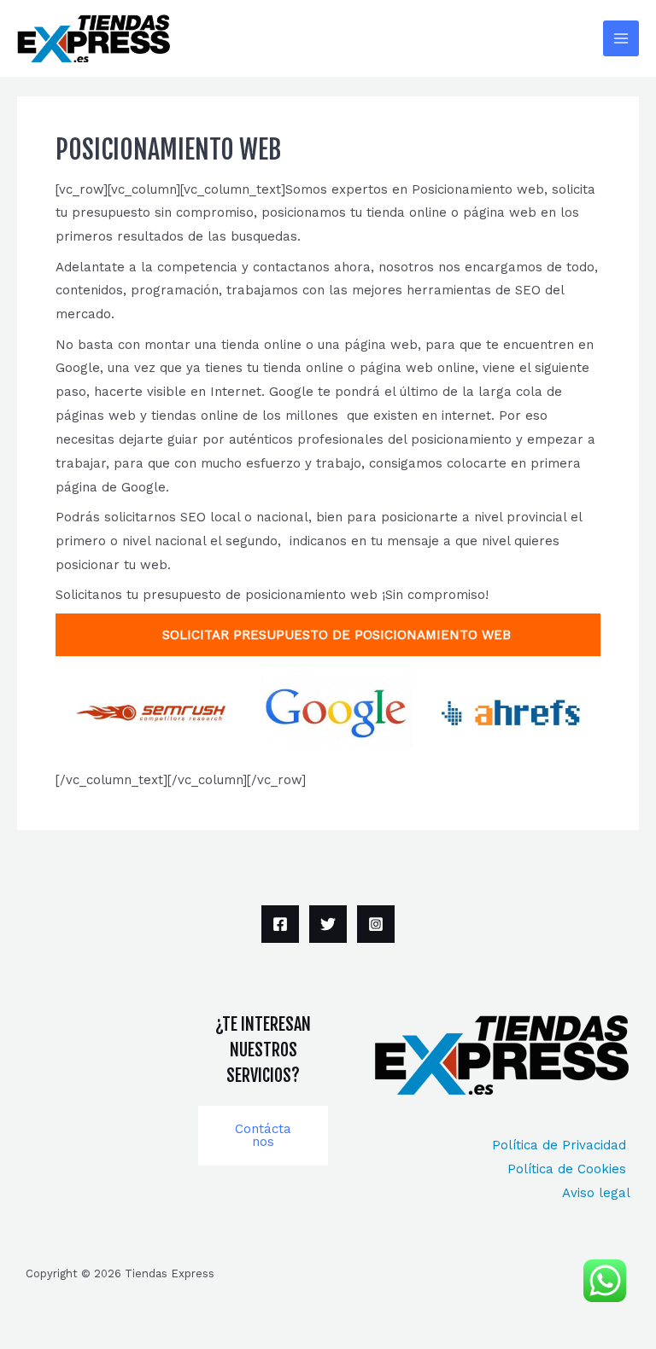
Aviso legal (596, 1193)
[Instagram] (376, 924)
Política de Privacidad (561, 1145)
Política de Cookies (568, 1169)
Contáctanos (263, 1135)
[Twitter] (328, 924)
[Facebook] (280, 924)
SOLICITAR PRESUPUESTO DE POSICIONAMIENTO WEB (328, 635)
